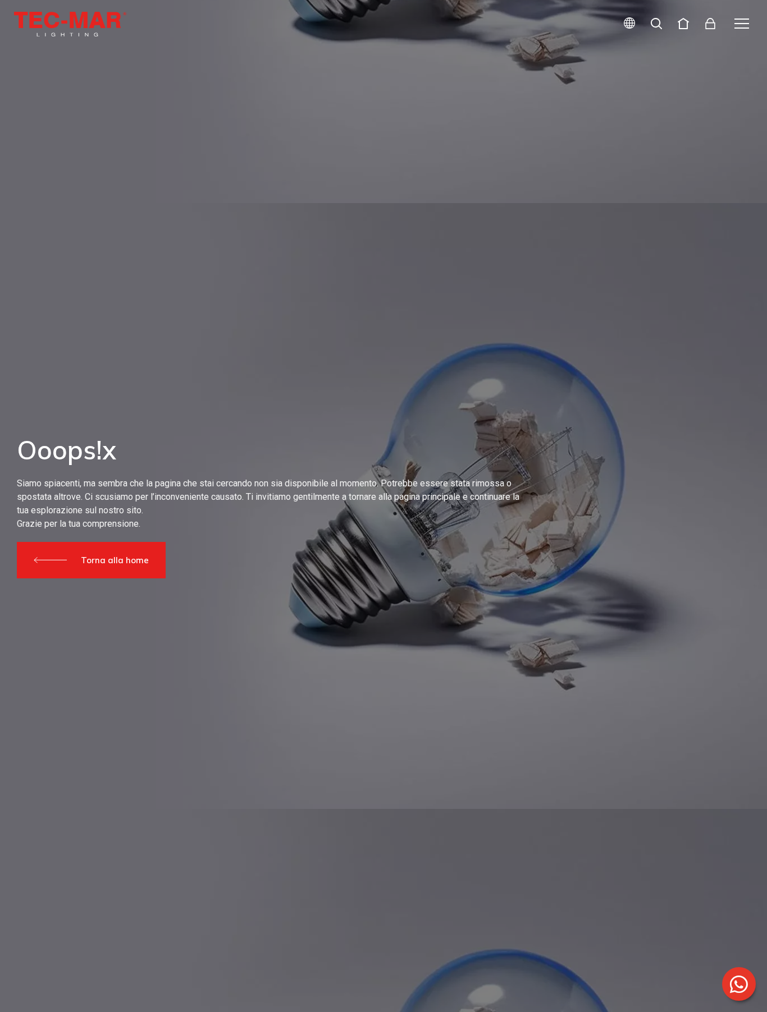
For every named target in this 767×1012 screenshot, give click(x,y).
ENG (616, 63)
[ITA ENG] (625, 24)
